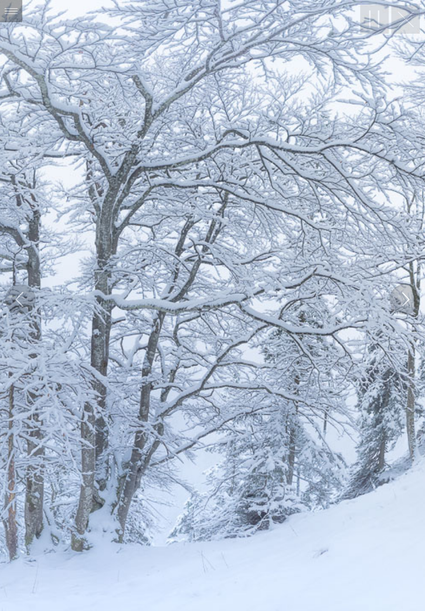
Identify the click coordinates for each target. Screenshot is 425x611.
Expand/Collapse (11, 11)
